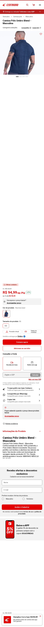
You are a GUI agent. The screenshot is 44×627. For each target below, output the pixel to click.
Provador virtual (14, 331)
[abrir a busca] (27, 5)
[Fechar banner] (40, 616)
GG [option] (6, 326)
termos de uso (28, 512)
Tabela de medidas (34, 331)
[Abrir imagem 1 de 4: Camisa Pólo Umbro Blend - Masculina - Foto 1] (22, 53)
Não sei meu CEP (35, 379)
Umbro (20, 336)
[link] (22, 395)
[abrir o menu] (40, 5)
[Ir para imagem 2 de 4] (20, 76)
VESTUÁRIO (6, 16)
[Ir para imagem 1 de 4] (17, 76)
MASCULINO (29, 16)
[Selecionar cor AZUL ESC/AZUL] (6, 313)
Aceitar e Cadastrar (22, 507)
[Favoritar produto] (40, 34)
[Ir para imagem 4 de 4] (26, 76)
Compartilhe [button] (25, 28)
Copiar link (35, 28)
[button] (12, 363)
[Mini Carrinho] (33, 5)
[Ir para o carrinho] (33, 5)
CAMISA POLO (17, 16)
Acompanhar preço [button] (12, 416)
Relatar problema (11, 424)
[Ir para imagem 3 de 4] (23, 76)
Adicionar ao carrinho (22, 348)
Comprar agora (22, 342)
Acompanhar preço (14, 303)
